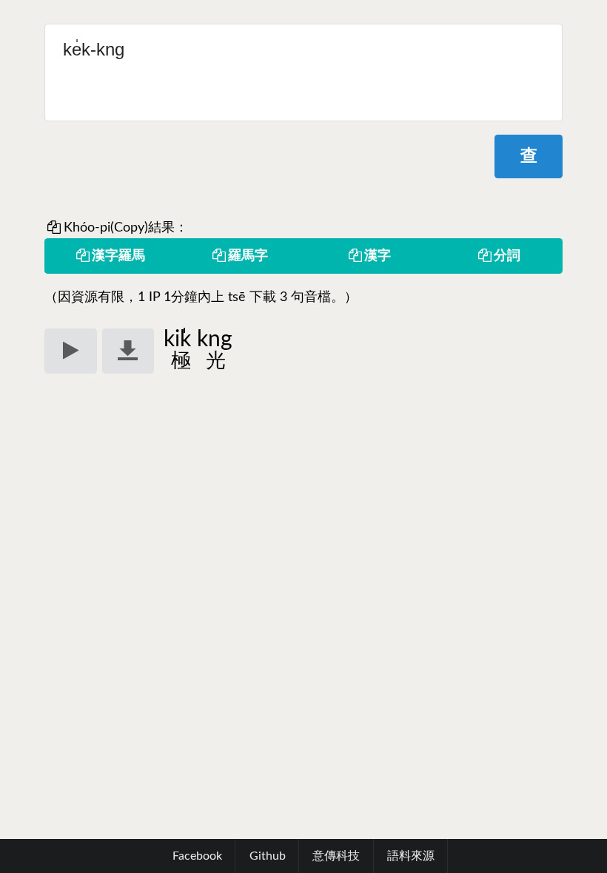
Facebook (197, 856)
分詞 (507, 256)
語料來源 (411, 856)
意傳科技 (336, 856)
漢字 (377, 256)
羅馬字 (248, 256)
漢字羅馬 (118, 256)
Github (267, 856)
